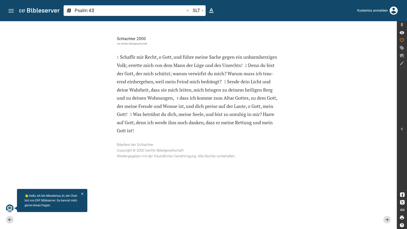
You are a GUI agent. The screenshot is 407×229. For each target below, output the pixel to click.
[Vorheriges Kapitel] (10, 219)
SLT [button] (196, 10)
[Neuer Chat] (402, 55)
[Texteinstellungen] (211, 10)
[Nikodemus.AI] (10, 208)
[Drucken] (402, 217)
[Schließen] (82, 194)
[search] (130, 10)
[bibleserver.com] (39, 11)
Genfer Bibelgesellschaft (134, 43)
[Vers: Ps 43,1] (402, 32)
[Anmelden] (394, 10)
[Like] (402, 40)
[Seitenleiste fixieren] (402, 25)
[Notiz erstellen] (402, 63)
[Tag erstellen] (402, 48)
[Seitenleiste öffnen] (402, 129)
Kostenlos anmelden (372, 10)
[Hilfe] (402, 225)
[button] (11, 11)
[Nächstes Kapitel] (387, 219)
